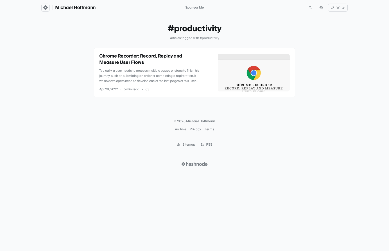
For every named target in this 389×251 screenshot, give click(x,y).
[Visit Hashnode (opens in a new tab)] (194, 164)
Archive (180, 129)
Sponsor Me (194, 7)
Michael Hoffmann (75, 7)
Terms (209, 129)
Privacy (195, 129)
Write (341, 7)
